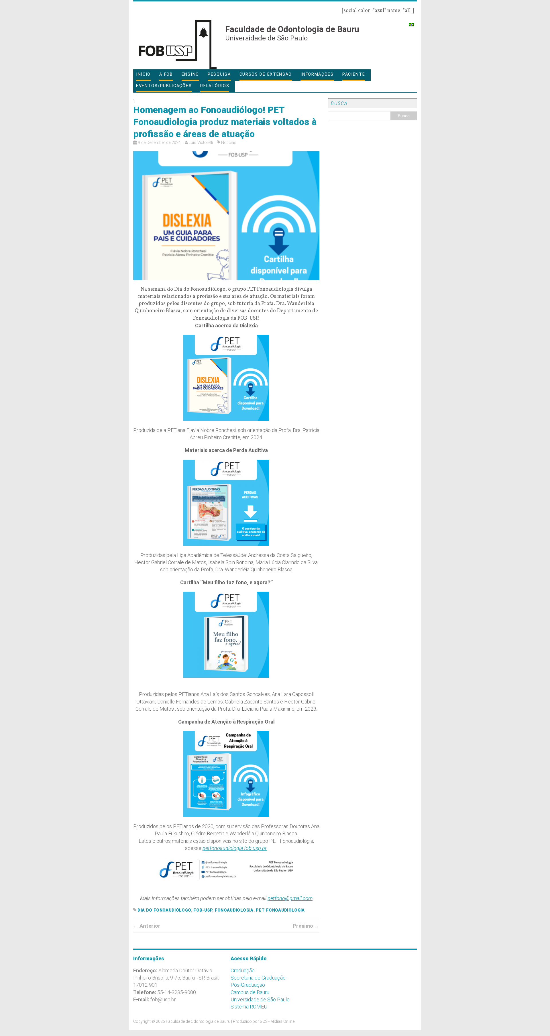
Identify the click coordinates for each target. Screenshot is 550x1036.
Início (143, 74)
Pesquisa (219, 74)
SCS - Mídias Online (277, 1021)
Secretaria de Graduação (258, 978)
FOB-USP (202, 910)
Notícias (228, 142)
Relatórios (214, 85)
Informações (317, 74)
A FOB (166, 74)
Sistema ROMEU (249, 1007)
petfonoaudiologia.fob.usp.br (235, 848)
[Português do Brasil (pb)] (411, 22)
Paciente (353, 74)
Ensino (190, 74)
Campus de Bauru (250, 992)
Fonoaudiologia (234, 910)
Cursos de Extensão (265, 74)
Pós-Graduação (248, 985)
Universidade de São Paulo (260, 999)
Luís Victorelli (201, 142)
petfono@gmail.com (290, 898)
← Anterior (146, 926)
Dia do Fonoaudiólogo (164, 910)
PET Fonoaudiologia (280, 910)
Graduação (243, 970)
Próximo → (306, 926)
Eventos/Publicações (164, 85)
